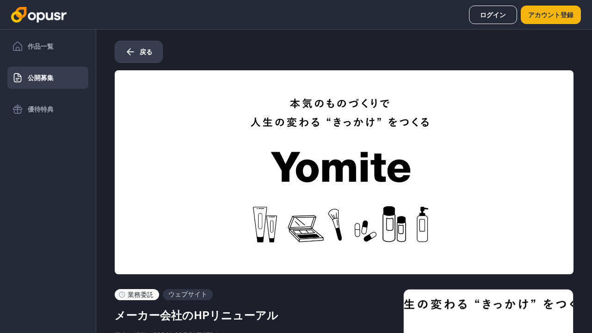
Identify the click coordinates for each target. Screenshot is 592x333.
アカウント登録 (551, 14)
